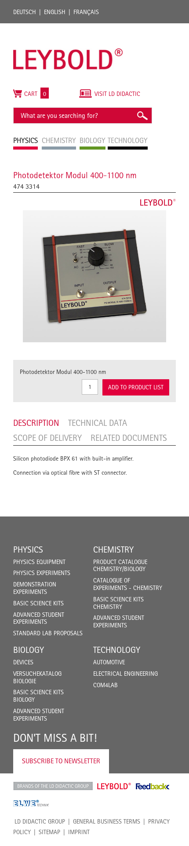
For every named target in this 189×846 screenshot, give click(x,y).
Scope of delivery (47, 437)
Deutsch (24, 11)
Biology (28, 650)
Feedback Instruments (153, 786)
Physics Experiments (41, 572)
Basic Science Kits (38, 603)
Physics (28, 549)
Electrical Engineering (125, 673)
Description (36, 423)
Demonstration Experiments (34, 588)
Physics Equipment (39, 561)
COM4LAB (105, 685)
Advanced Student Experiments (38, 618)
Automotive (109, 662)
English (54, 11)
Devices (23, 662)
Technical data (97, 423)
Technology (116, 650)
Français (86, 11)
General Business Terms (106, 821)
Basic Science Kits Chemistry (118, 603)
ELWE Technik (31, 803)
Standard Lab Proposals (48, 633)
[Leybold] (68, 27)
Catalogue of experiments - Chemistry (127, 584)
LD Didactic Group (40, 821)
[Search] (142, 115)
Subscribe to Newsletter (61, 761)
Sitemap (49, 831)
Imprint (79, 831)
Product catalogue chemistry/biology (120, 565)
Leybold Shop (114, 786)
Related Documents (129, 437)
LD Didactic (53, 786)
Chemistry (113, 549)
